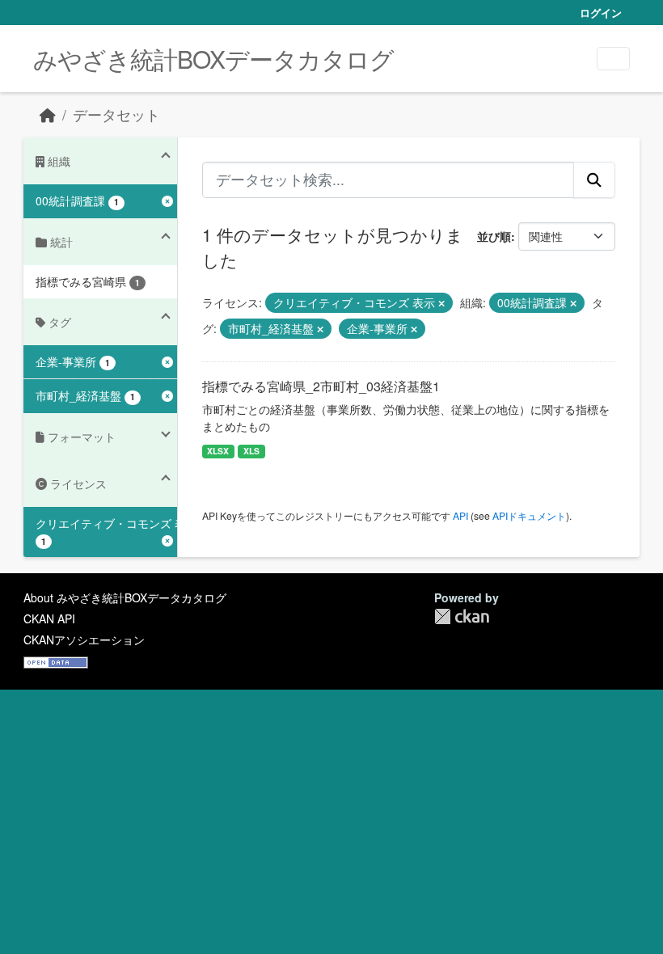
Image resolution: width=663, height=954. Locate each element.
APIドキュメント (529, 515)
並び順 (494, 236)
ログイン (601, 12)
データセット (116, 114)
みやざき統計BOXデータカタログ (213, 58)
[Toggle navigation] (613, 58)
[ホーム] (48, 114)
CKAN (461, 616)
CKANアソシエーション (84, 639)
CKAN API (49, 618)
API (460, 515)
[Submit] (594, 179)
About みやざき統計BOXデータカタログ (124, 597)
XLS (251, 451)
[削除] (441, 303)
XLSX (218, 451)
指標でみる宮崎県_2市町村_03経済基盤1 (321, 386)
